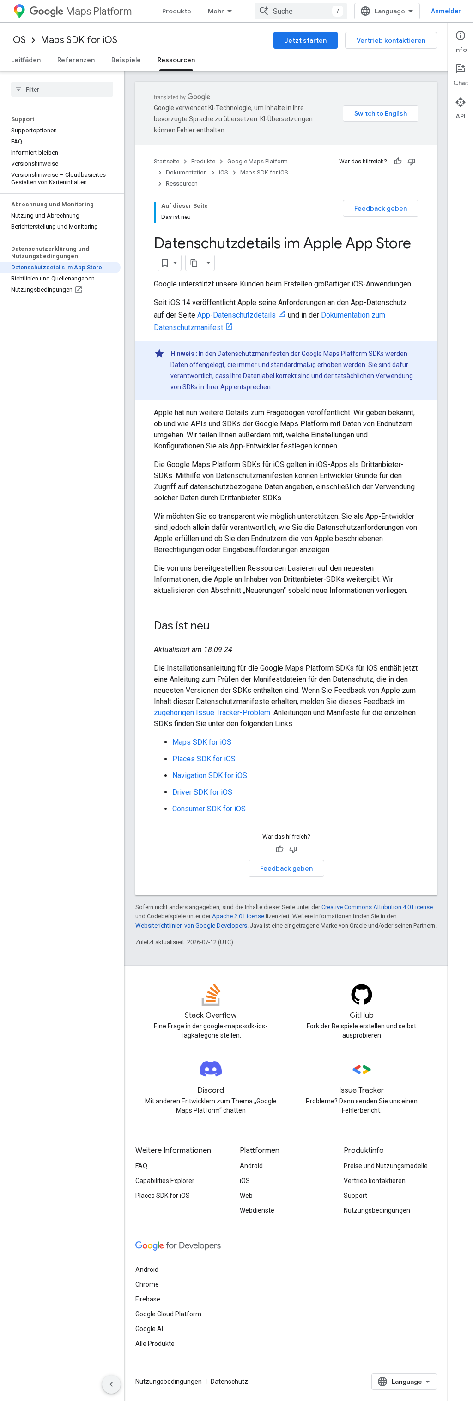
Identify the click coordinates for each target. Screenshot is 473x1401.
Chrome (147, 1284)
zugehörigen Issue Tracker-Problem (212, 712)
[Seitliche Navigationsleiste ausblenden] (111, 1384)
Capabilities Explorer (164, 1180)
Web (246, 1195)
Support (355, 1195)
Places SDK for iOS (204, 758)
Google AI (149, 1329)
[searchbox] (62, 89)
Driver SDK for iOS (202, 792)
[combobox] (301, 11)
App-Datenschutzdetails (236, 315)
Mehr (216, 11)
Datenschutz (229, 1381)
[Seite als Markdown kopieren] (194, 263)
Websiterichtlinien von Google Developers (191, 925)
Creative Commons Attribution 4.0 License (377, 906)
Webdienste (257, 1210)
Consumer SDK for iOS (209, 808)
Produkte (176, 11)
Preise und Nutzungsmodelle (386, 1166)
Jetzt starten (306, 40)
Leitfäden (26, 60)
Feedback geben (380, 208)
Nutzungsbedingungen (377, 1210)
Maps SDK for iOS (79, 40)
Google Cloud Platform (168, 1314)
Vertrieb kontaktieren (391, 40)
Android (251, 1166)
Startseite (166, 161)
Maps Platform (99, 11)
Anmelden (446, 11)
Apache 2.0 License (238, 916)
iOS (18, 40)
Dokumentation (186, 172)
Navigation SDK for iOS (209, 775)
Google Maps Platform (257, 161)
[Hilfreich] (398, 161)
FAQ (141, 1166)
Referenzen (76, 60)
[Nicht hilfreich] (411, 161)
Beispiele (126, 60)
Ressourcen (176, 60)
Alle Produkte (155, 1343)
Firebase (147, 1299)
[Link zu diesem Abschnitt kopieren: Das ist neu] (219, 626)
